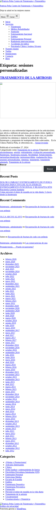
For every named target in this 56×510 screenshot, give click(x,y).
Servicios (9, 24)
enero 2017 (10, 343)
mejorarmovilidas (27, 157)
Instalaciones (10, 54)
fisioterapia (4, 155)
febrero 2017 (10, 340)
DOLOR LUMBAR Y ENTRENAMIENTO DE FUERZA (26, 182)
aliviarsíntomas (6, 152)
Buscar (3, 164)
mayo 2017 (10, 333)
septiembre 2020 (12, 311)
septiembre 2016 (12, 352)
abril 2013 (9, 436)
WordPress (21, 509)
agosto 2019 (10, 323)
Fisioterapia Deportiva (14, 484)
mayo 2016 (10, 360)
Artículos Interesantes (14, 465)
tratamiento (34, 160)
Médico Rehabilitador (20, 29)
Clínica (8, 467)
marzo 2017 (10, 338)
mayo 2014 (10, 409)
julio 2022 (9, 276)
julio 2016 (9, 355)
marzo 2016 (10, 365)
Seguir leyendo (41, 143)
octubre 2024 (11, 274)
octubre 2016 (11, 350)
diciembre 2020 (12, 306)
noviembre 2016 (12, 347)
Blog (7, 58)
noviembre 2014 (12, 397)
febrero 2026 (10, 259)
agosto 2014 (10, 404)
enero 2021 (10, 303)
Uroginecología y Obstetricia (17, 499)
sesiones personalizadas (10, 160)
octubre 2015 (11, 377)
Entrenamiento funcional (21, 34)
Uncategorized (11, 497)
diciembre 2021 (12, 284)
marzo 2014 (10, 414)
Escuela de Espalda (13, 479)
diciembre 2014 (12, 394)
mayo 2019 (10, 328)
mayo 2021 (10, 296)
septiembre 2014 (12, 401)
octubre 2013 (11, 424)
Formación (10, 489)
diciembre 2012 (12, 443)
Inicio (7, 22)
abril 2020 (9, 315)
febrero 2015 (10, 389)
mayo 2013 (10, 433)
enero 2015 (10, 392)
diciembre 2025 (12, 264)
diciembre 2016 (12, 345)
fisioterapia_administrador (11, 206)
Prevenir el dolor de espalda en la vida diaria (24, 492)
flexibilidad (33, 155)
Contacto (9, 56)
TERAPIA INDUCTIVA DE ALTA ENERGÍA (21, 185)
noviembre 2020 (12, 308)
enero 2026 (10, 261)
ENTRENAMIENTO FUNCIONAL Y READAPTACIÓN (26, 187)
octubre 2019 (11, 320)
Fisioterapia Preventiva (15, 487)
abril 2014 (9, 411)
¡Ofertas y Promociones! (15, 462)
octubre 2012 (11, 446)
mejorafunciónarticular (9, 157)
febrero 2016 (10, 367)
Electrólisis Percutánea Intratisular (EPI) (22, 472)
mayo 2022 (10, 281)
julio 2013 (9, 431)
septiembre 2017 (12, 330)
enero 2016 (10, 370)
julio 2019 (9, 325)
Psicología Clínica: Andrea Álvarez (26, 46)
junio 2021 (10, 293)
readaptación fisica (44, 157)
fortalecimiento (45, 155)
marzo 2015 (10, 387)
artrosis (17, 152)
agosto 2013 (10, 428)
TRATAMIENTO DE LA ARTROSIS (26, 77)
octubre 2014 (11, 399)
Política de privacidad (9, 506)
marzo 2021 (10, 298)
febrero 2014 (10, 416)
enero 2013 (10, 441)
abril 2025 (9, 269)
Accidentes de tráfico (20, 44)
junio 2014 (10, 406)
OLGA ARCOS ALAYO (11, 217)
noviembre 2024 (12, 271)
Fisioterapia (16, 27)
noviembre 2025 (12, 266)
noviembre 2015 (12, 374)
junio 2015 (10, 382)
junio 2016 (10, 357)
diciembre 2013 (12, 421)
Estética (14, 36)
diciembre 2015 (12, 372)
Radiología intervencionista (22, 41)
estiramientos (26, 152)
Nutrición (15, 31)
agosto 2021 (10, 288)
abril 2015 (9, 384)
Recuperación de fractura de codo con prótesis (28, 237)
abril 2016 (9, 362)
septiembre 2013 (12, 426)
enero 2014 (10, 419)
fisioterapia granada (18, 155)
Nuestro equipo (12, 49)
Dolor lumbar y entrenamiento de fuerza (22, 470)
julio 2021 (9, 291)
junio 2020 (10, 313)
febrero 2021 (10, 301)
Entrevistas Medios (13, 477)
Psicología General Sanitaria (12, 189)
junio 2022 (10, 279)
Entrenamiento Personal (21, 39)
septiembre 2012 (12, 448)
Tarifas (8, 51)
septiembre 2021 (12, 286)
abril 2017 (9, 335)
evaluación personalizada (44, 152)
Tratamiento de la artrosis (28, 150)
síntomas (25, 160)
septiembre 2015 (12, 379)
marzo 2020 (10, 318)
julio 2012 (9, 451)
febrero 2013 (10, 438)
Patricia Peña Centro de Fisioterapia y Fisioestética (21, 6)
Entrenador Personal (14, 474)
